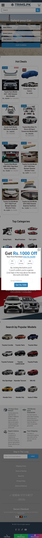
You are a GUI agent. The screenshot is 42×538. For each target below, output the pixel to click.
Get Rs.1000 (21, 285)
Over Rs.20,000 (29, 257)
